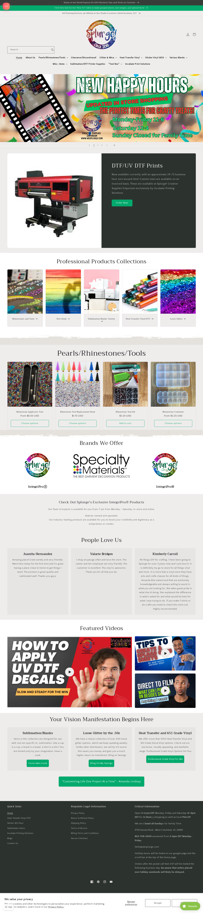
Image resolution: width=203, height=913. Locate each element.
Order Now (122, 203)
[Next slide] (107, 145)
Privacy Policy (78, 813)
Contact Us (12, 843)
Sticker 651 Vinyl (15, 823)
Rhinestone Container (173, 412)
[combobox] (29, 50)
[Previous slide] (89, 145)
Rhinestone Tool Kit (125, 412)
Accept (157, 903)
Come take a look (37, 763)
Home (10, 813)
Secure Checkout (79, 838)
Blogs (10, 838)
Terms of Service (79, 828)
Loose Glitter (176, 319)
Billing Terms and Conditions (85, 833)
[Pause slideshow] (114, 145)
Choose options (29, 423)
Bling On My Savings (101, 763)
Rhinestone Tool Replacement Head (77, 412)
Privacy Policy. (56, 907)
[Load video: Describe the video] (69, 672)
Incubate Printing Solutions (20, 833)
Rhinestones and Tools (23, 319)
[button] (53, 57)
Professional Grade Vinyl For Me (165, 759)
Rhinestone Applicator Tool (29, 412)
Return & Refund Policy (82, 818)
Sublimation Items (16, 828)
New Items (61, 319)
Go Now (163, 90)
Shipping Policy (78, 823)
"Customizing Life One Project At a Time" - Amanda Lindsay (101, 781)
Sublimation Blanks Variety (101, 319)
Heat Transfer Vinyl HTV (138, 319)
